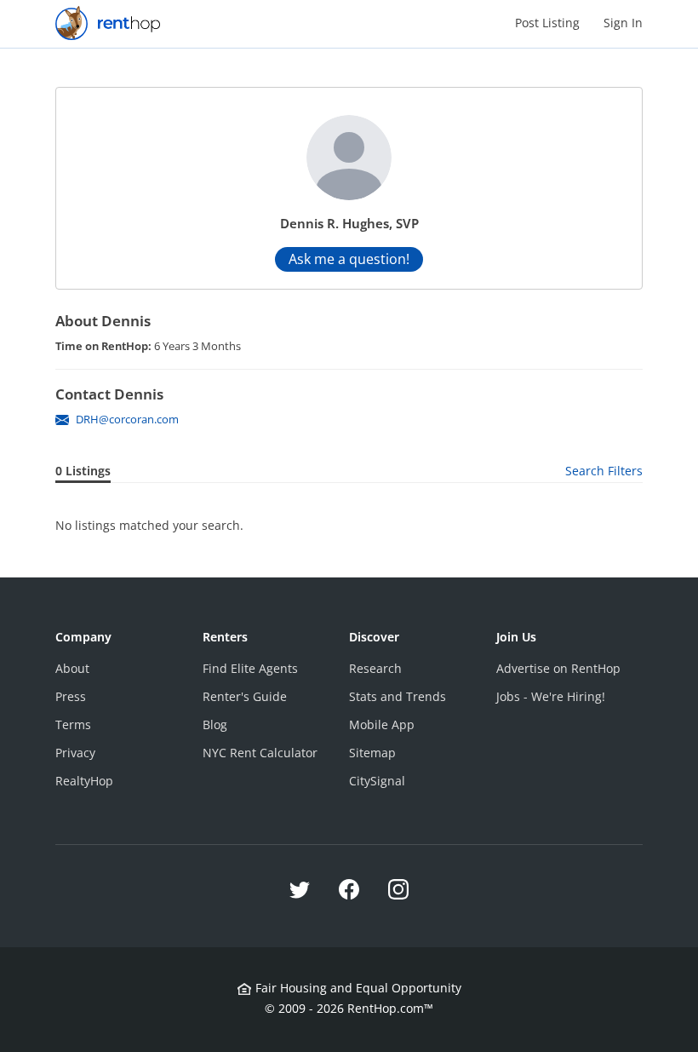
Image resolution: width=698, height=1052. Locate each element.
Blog (215, 724)
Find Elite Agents (250, 668)
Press (70, 696)
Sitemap (372, 752)
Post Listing (547, 22)
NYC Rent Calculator (260, 752)
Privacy (75, 752)
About (72, 668)
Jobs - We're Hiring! (550, 696)
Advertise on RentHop (558, 668)
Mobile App (382, 724)
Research (375, 668)
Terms (73, 724)
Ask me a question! (349, 259)
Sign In (623, 22)
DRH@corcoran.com (127, 419)
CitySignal (377, 781)
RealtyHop (84, 781)
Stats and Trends (397, 696)
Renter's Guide (245, 696)
